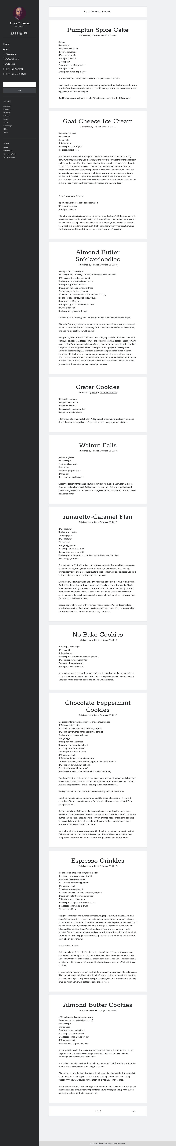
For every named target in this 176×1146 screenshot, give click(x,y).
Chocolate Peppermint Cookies (98, 706)
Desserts (6, 112)
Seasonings (7, 126)
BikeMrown (19, 23)
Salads (5, 119)
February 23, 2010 (108, 522)
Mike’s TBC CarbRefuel (14, 73)
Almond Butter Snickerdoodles (98, 255)
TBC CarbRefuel (11, 58)
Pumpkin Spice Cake (97, 30)
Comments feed (9, 154)
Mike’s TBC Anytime (13, 68)
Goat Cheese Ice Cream (98, 121)
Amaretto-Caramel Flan (97, 517)
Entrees (6, 116)
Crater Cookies (98, 387)
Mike (94, 35)
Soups (5, 132)
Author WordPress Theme (100, 1143)
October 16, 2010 (108, 264)
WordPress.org (9, 157)
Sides (5, 129)
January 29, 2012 (108, 35)
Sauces (6, 122)
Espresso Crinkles (97, 861)
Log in (5, 147)
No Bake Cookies (97, 635)
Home (6, 44)
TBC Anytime (9, 53)
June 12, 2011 (108, 126)
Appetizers (7, 106)
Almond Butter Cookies (97, 1005)
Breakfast (7, 109)
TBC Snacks (9, 63)
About (6, 49)
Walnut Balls (98, 445)
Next (134, 1111)
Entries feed (8, 151)
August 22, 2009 (108, 1010)
